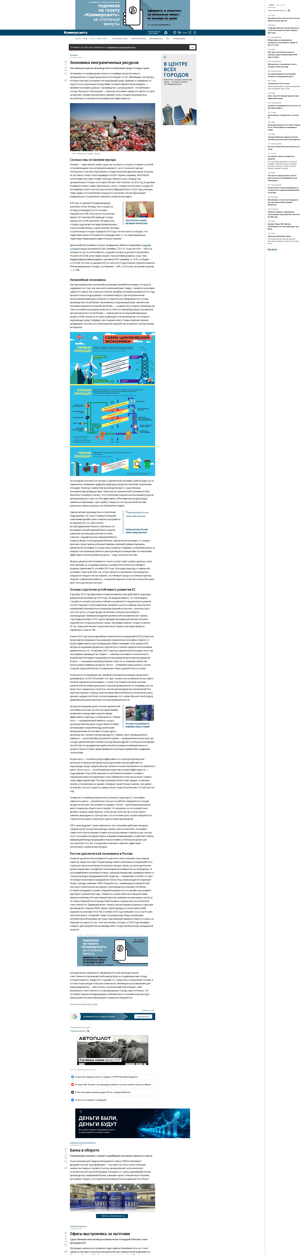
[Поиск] (190, 32)
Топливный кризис (179, 38)
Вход (185, 33)
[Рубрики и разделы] (195, 32)
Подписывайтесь (143, 1016)
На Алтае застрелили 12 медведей (90, 1100)
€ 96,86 (84, 38)
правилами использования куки (121, 47)
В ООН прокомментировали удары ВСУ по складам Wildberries (103, 1092)
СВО (167, 38)
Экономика (74, 55)
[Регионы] (175, 32)
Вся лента (272, 249)
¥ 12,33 (92, 38)
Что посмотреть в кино (120, 38)
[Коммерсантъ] (75, 32)
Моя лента (281, 5)
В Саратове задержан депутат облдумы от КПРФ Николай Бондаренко (106, 1076)
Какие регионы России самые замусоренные (137, 531)
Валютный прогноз (156, 38)
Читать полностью (112, 1215)
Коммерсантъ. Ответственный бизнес (83, 1143)
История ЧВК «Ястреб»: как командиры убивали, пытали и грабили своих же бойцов (113, 1084)
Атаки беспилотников (138, 38)
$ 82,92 (77, 38)
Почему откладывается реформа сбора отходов (138, 725)
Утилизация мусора (77, 1031)
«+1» (95, 1004)
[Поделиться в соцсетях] (65, 80)
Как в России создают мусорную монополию (137, 221)
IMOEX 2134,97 (102, 38)
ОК (192, 47)
